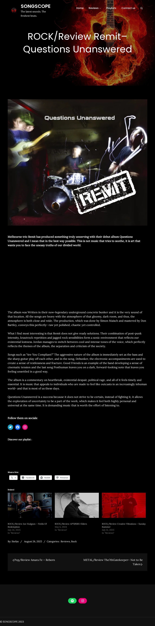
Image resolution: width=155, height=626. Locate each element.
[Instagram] (25, 427)
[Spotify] (72, 600)
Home (80, 8)
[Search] (141, 8)
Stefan (15, 541)
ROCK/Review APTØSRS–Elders (71, 523)
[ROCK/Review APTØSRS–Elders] (77, 505)
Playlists (111, 8)
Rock (74, 541)
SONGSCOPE (36, 6)
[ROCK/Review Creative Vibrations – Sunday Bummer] (124, 505)
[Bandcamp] (10, 427)
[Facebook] (17, 427)
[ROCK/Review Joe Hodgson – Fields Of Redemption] (30, 505)
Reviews (94, 8)
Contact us (128, 8)
